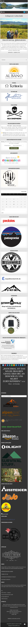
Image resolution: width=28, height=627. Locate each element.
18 (6, 204)
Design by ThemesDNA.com (14, 625)
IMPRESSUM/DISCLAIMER (7, 571)
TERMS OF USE (4, 574)
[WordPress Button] (16, 365)
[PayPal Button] (18, 365)
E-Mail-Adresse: (7, 145)
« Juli (2, 212)
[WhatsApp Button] (12, 365)
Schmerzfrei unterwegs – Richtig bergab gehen (14, 40)
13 (13, 201)
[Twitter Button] (3, 365)
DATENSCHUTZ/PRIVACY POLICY (8, 576)
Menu (3, 1)
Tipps (16, 21)
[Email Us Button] (20, 365)
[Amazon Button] (14, 365)
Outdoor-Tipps (9, 21)
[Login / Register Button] (24, 12)
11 (6, 201)
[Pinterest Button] (5, 365)
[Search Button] (26, 12)
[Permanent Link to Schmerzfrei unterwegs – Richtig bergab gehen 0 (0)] (14, 29)
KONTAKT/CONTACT (5, 579)
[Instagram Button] (10, 365)
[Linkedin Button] (7, 365)
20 (13, 204)
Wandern (20, 21)
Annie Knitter (10, 52)
